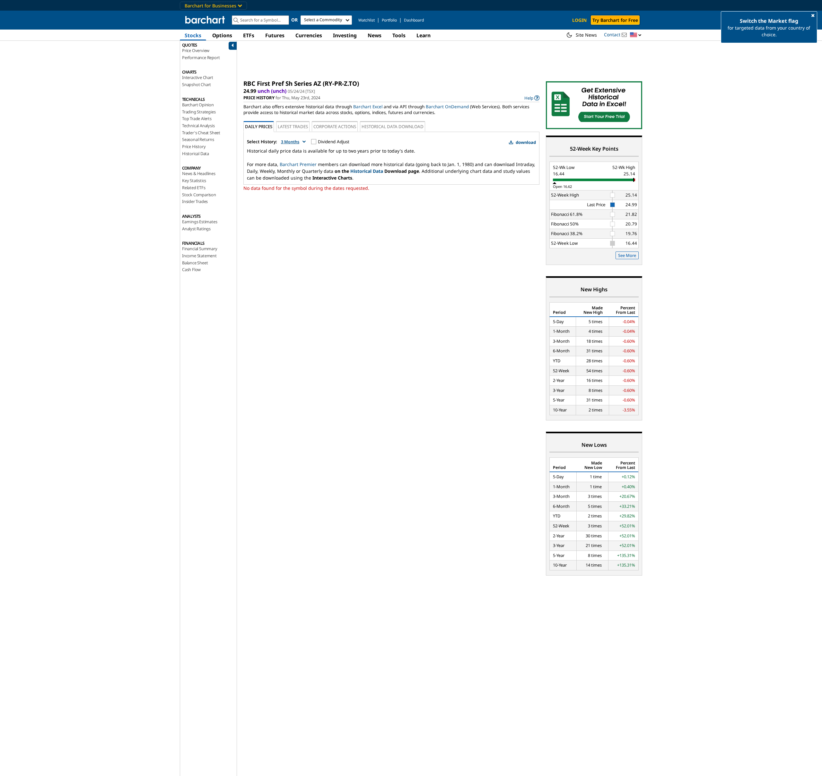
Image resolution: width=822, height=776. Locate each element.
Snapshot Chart (196, 84)
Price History (194, 146)
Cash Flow (191, 269)
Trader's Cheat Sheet (201, 133)
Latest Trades (293, 126)
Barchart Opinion (198, 105)
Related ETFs (194, 187)
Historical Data (195, 153)
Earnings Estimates (199, 222)
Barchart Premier (298, 164)
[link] (531, 98)
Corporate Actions (334, 126)
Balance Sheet (195, 263)
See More (627, 255)
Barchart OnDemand (447, 107)
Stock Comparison (199, 195)
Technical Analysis (198, 125)
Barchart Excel (367, 107)
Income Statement (199, 256)
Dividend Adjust (333, 142)
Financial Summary (199, 248)
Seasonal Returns (198, 139)
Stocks (193, 35)
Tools (399, 35)
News (374, 35)
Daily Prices (258, 126)
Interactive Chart (197, 77)
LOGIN (579, 20)
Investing (345, 35)
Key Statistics (194, 180)
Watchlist (366, 20)
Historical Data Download (393, 126)
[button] (635, 35)
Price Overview (195, 50)
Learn (423, 35)
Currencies (308, 35)
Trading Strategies (198, 112)
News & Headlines (198, 173)
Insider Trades (195, 201)
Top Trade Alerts (197, 118)
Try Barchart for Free (615, 20)
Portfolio (389, 20)
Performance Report (201, 57)
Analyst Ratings (196, 229)
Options (222, 35)
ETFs (248, 35)
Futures (274, 35)
